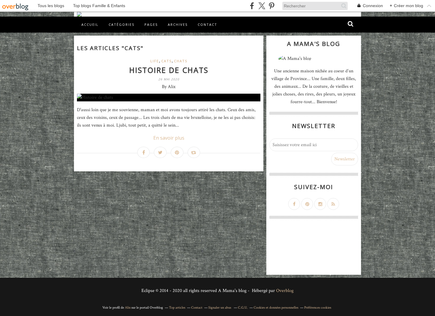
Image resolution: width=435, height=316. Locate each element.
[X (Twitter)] (261, 5)
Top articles (177, 307)
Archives (178, 24)
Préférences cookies (317, 307)
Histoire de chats (168, 70)
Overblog (285, 291)
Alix (127, 307)
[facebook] (252, 5)
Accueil (90, 24)
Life (154, 61)
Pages (151, 24)
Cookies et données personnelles (276, 307)
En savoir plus (168, 138)
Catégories (121, 24)
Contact (207, 24)
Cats (166, 61)
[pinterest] (271, 5)
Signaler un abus (220, 307)
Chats (180, 61)
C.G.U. (243, 307)
